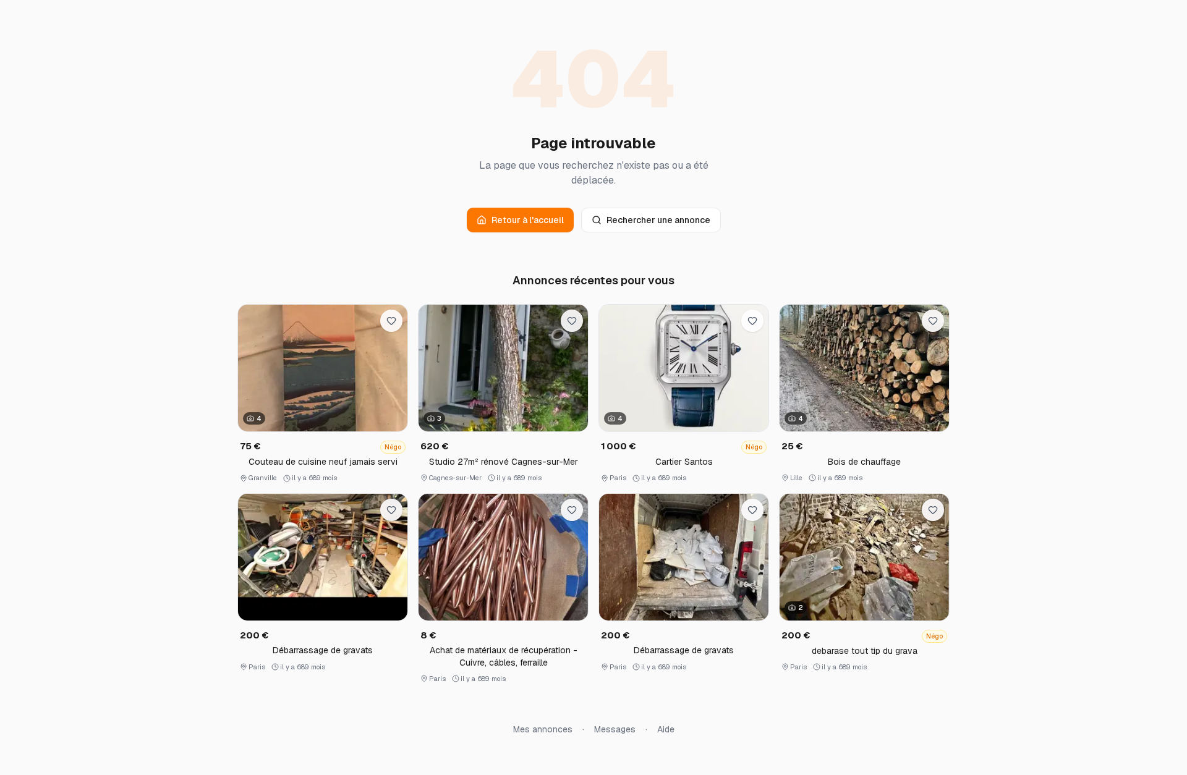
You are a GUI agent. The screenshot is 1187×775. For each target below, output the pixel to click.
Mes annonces (542, 729)
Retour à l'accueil (527, 220)
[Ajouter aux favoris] (391, 321)
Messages (615, 729)
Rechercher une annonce (658, 220)
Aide (665, 729)
